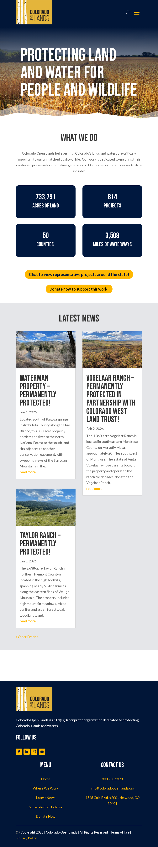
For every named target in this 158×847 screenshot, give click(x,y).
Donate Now (45, 816)
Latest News (45, 797)
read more (28, 472)
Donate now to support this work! (79, 289)
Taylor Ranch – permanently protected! (40, 544)
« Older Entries (27, 637)
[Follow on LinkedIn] (27, 752)
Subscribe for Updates (45, 807)
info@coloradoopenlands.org (112, 788)
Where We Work (45, 788)
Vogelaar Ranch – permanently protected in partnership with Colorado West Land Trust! (110, 399)
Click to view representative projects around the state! (79, 274)
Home (45, 779)
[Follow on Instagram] (34, 752)
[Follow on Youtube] (42, 752)
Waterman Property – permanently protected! (38, 390)
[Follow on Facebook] (19, 752)
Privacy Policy (26, 838)
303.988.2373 (112, 779)
